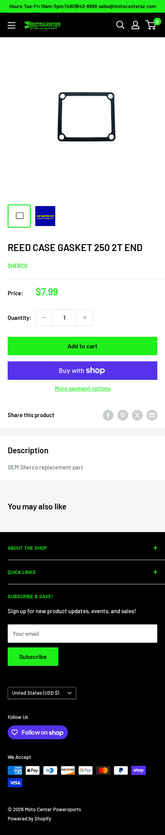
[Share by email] (152, 415)
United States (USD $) (35, 693)
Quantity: (19, 317)
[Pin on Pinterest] (122, 415)
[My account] (135, 25)
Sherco (18, 266)
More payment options (83, 388)
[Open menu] (11, 25)
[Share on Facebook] (108, 415)
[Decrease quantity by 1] (44, 317)
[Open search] (120, 25)
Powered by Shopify (29, 818)
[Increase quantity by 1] (85, 317)
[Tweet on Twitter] (137, 415)
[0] (151, 25)
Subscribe (33, 656)
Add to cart (82, 345)
